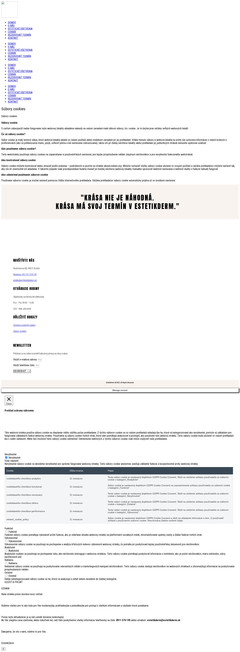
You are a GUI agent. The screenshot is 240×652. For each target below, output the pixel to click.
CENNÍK (12, 31)
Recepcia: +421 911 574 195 (25, 274)
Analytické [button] (10, 547)
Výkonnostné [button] (11, 537)
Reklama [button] (9, 560)
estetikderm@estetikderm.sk (25, 280)
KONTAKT (13, 38)
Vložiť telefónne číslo (24, 365)
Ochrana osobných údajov (24, 325)
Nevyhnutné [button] (10, 454)
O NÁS (11, 25)
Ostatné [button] (8, 572)
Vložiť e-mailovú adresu (25, 359)
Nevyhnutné (14, 457)
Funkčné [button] (9, 528)
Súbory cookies (19, 331)
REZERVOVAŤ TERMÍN (19, 34)
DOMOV (12, 22)
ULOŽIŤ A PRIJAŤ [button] (14, 582)
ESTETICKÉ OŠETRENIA (20, 28)
